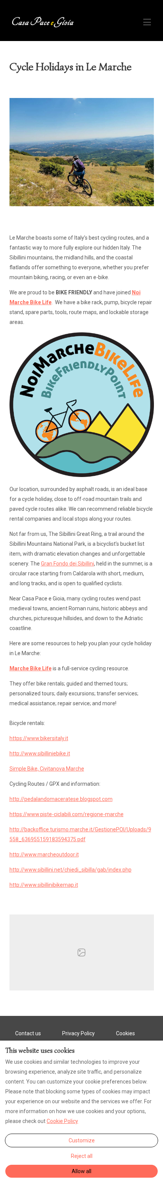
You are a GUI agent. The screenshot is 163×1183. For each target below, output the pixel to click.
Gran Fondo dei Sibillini (67, 564)
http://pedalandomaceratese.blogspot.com (61, 799)
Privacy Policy (78, 1033)
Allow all (81, 1171)
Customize (82, 1140)
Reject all (81, 1156)
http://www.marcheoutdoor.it (44, 854)
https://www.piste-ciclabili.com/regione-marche (66, 814)
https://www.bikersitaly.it (38, 738)
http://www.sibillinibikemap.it (43, 885)
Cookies (125, 1033)
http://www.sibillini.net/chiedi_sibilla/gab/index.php (70, 870)
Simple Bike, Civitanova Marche (46, 769)
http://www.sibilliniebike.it (39, 753)
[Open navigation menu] (147, 22)
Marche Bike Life (30, 668)
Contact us (28, 1033)
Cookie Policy (62, 1121)
